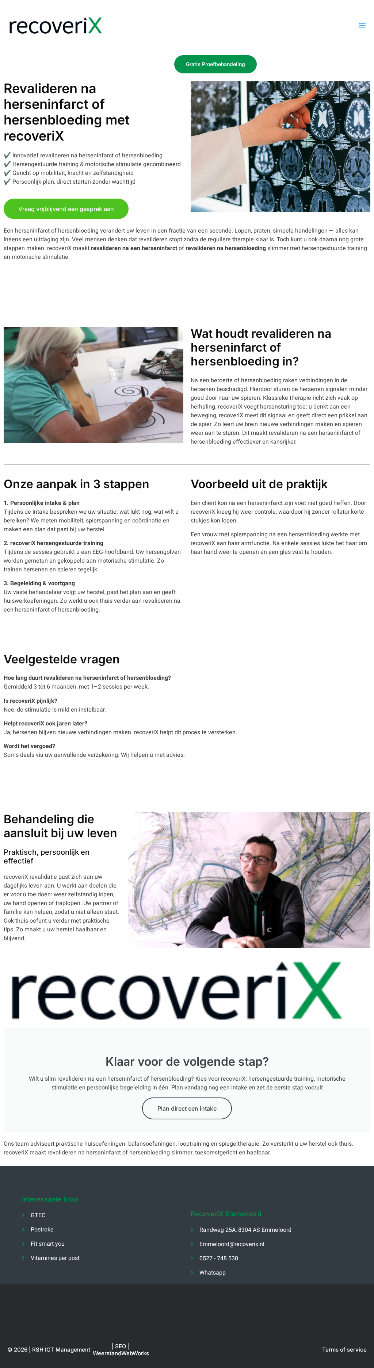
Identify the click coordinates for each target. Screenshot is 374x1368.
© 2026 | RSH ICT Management (48, 1349)
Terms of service (344, 1349)
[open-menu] (362, 25)
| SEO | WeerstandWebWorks (121, 1350)
